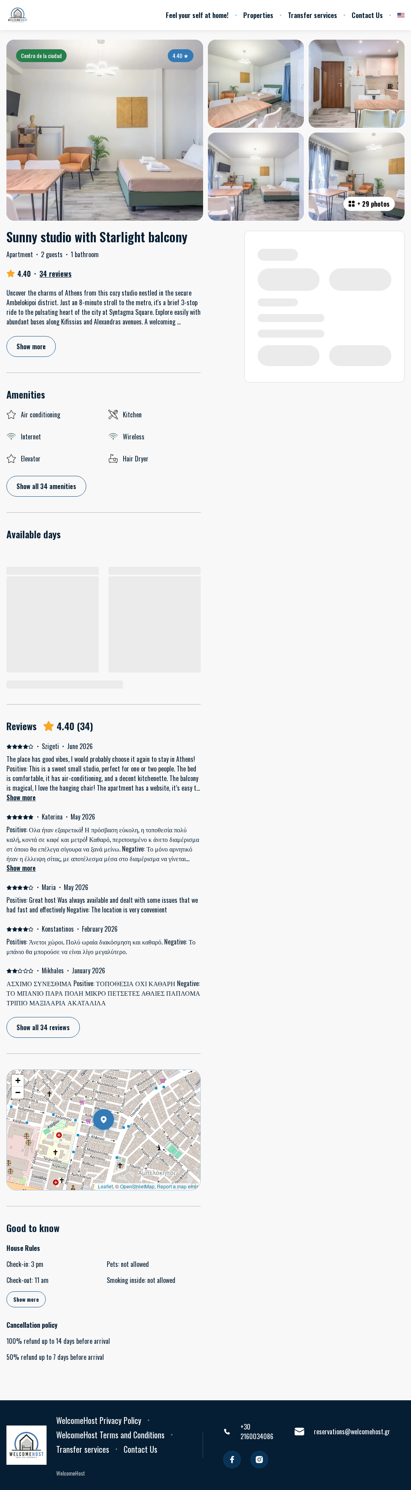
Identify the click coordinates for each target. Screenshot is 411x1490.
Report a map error (177, 1186)
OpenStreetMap (137, 1186)
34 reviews (55, 273)
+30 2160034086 (256, 1431)
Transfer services (312, 15)
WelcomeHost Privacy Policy (98, 1420)
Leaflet (105, 1186)
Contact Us (367, 15)
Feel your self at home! (197, 15)
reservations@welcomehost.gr (352, 1431)
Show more (21, 797)
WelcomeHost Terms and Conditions (110, 1435)
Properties (258, 15)
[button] (114, 1140)
